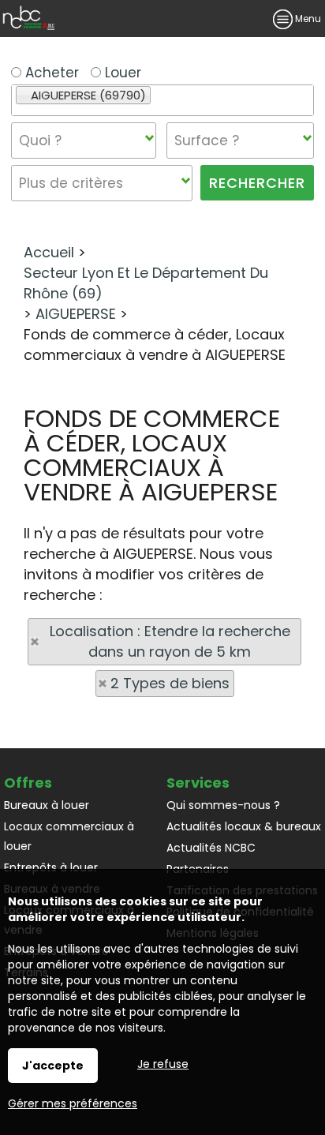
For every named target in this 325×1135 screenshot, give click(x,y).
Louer (121, 72)
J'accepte (53, 1065)
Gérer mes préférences (72, 1103)
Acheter (50, 72)
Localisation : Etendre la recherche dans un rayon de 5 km (170, 641)
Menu (307, 18)
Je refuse (163, 1064)
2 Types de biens (170, 683)
